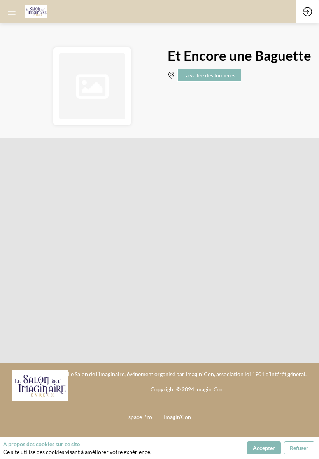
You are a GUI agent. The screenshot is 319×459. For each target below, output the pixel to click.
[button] (11, 11)
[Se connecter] (307, 11)
